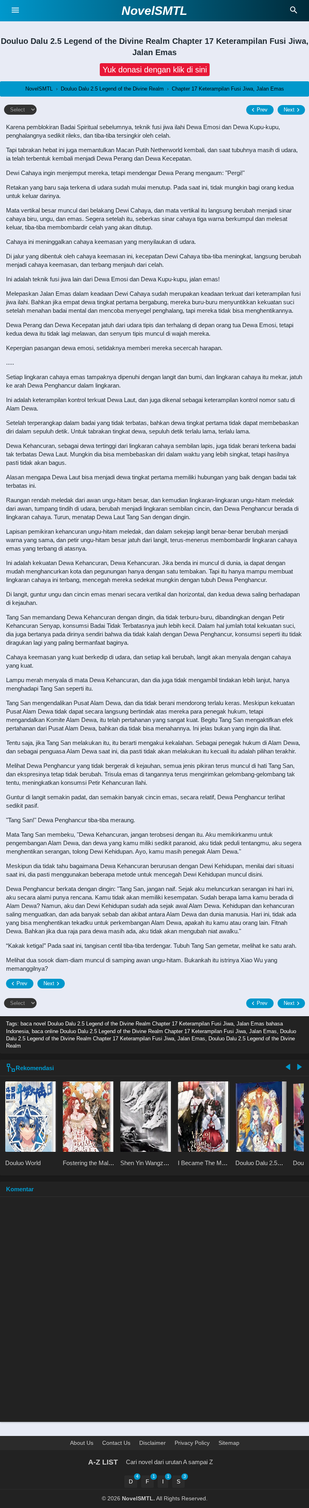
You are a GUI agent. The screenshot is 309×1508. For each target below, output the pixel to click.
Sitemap (228, 1443)
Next (289, 110)
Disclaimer (152, 1443)
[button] (155, 69)
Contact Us (116, 1443)
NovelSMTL (154, 10)
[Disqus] (154, 1313)
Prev (262, 110)
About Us (81, 1443)
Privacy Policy (192, 1443)
